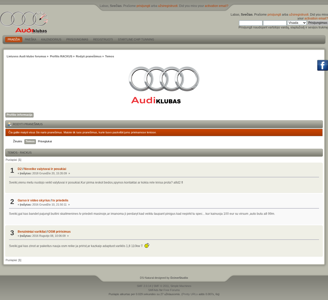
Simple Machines (180, 285)
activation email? (216, 6)
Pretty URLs (190, 294)
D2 (20, 169)
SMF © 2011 (161, 285)
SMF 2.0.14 (144, 285)
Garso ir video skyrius (34, 200)
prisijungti (143, 6)
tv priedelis (60, 200)
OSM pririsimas (59, 231)
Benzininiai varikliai (32, 231)
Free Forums (171, 290)
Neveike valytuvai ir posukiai (45, 169)
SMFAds (153, 290)
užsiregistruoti (168, 6)
